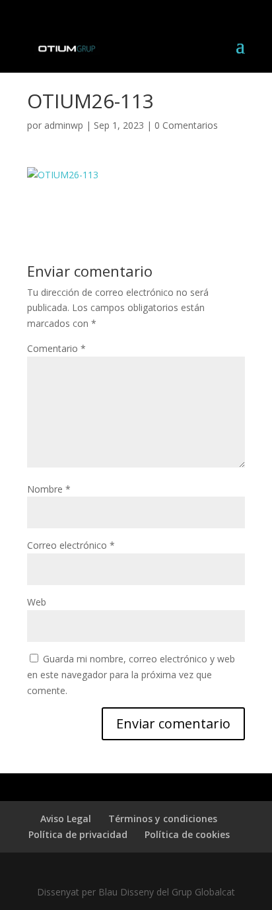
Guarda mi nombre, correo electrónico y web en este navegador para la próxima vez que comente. (131, 674)
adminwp (63, 125)
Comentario (56, 348)
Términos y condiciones (162, 818)
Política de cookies (187, 834)
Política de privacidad (77, 834)
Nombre (49, 489)
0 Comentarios (186, 125)
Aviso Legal (65, 818)
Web (36, 602)
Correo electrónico (71, 545)
